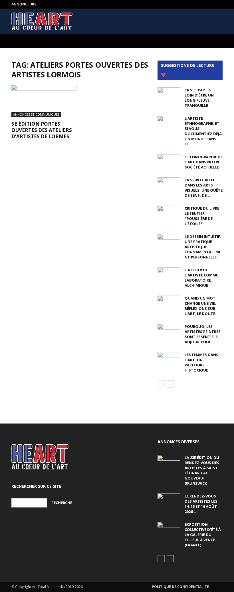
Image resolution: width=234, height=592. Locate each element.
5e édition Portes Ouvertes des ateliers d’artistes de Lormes (41, 130)
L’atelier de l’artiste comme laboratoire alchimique (201, 277)
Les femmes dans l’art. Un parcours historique (201, 362)
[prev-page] (161, 384)
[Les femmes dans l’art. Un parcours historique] (169, 360)
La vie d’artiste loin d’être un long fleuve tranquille (200, 97)
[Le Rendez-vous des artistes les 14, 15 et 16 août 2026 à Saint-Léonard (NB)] (169, 501)
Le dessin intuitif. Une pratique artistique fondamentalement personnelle (203, 247)
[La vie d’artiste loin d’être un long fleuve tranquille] (169, 95)
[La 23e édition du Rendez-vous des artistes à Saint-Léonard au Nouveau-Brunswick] (169, 463)
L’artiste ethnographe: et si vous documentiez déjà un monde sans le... (203, 131)
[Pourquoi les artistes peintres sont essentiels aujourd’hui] (169, 332)
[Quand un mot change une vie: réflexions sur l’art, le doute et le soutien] (169, 304)
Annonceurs (23, 4)
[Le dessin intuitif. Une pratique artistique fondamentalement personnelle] (169, 242)
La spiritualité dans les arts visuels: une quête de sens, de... (204, 187)
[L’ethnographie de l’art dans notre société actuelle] (169, 162)
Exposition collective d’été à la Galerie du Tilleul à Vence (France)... (203, 534)
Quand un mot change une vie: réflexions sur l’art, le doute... (202, 306)
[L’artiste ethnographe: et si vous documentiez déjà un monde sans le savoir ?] (169, 124)
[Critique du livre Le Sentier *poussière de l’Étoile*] (169, 214)
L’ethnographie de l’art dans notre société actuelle (204, 162)
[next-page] (170, 384)
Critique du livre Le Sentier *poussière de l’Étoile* (202, 216)
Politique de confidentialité (180, 586)
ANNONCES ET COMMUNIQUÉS (36, 114)
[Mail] (218, 4)
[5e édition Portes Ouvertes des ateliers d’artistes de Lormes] (43, 101)
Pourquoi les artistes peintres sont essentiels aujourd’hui (203, 334)
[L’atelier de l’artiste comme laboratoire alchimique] (169, 275)
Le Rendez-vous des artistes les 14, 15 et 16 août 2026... (201, 503)
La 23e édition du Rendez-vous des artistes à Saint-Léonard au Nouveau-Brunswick (202, 470)
